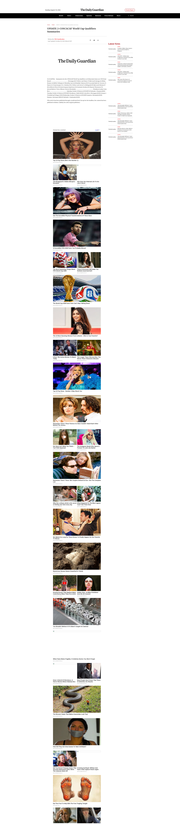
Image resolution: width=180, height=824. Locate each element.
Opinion (89, 15)
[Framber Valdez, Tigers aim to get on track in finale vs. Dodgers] (112, 49)
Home (48, 24)
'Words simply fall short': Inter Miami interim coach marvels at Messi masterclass (125, 107)
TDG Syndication (59, 39)
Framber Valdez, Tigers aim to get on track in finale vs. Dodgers (124, 50)
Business (98, 15)
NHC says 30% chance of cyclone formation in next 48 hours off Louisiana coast (124, 81)
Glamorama (79, 15)
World (61, 15)
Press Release (108, 15)
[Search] (128, 15)
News (69, 15)
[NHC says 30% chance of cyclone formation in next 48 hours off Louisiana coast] (112, 80)
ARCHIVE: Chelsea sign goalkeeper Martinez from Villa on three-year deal (125, 57)
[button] (90, 40)
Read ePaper (130, 10)
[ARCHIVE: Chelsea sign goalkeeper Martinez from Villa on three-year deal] (112, 56)
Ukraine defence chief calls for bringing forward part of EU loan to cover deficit (124, 130)
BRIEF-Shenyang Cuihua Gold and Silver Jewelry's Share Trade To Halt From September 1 (125, 115)
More (118, 15)
